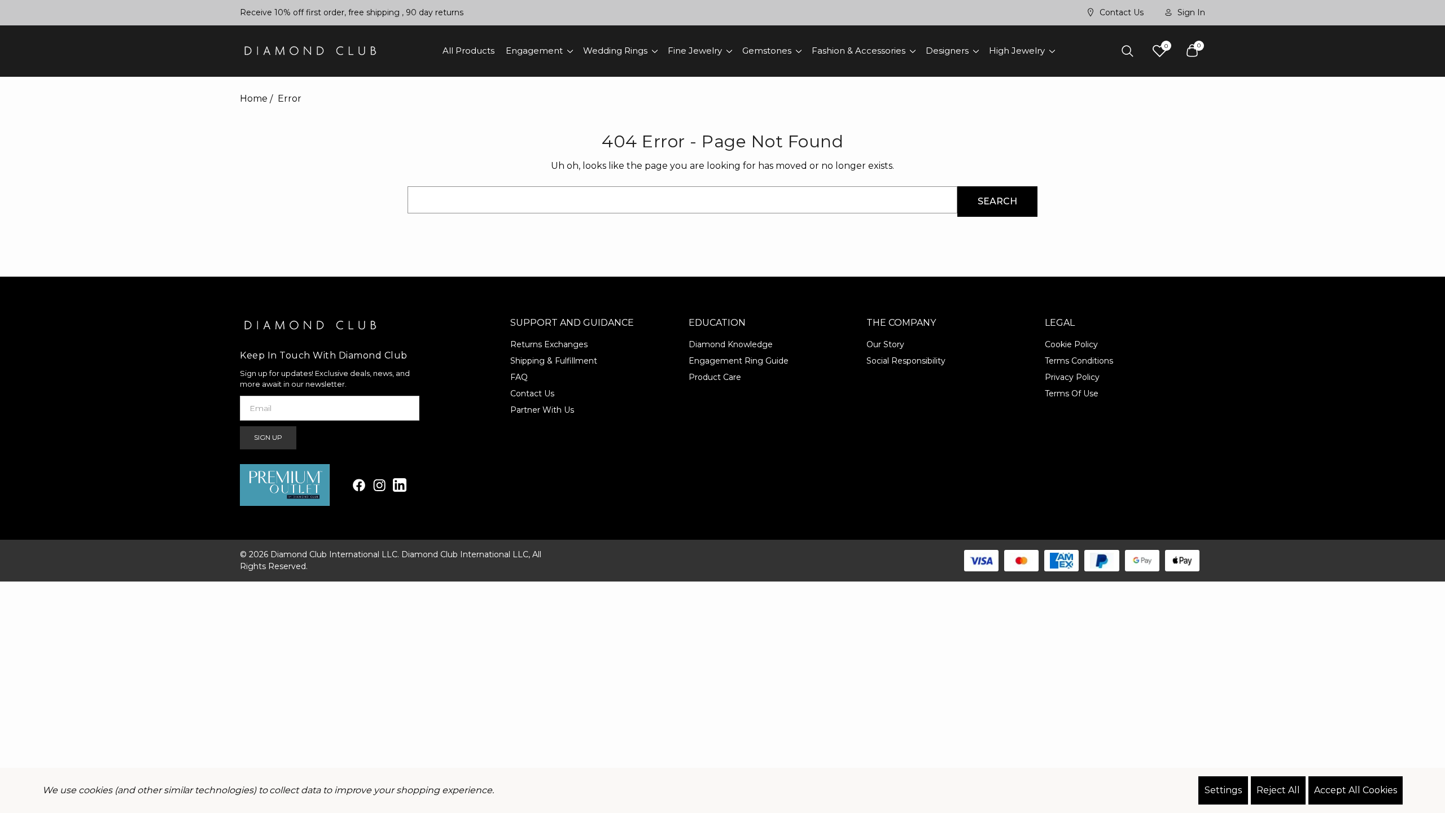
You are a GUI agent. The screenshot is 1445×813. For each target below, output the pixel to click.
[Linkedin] (399, 485)
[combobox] (682, 199)
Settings (1223, 790)
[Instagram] (379, 485)
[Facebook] (359, 485)
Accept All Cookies (1355, 790)
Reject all (1278, 790)
